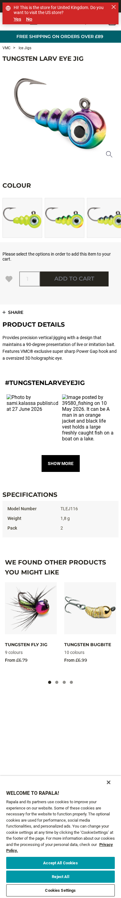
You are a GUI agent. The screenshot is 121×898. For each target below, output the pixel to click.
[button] (32, 421)
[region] (60, 837)
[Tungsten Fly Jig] (31, 608)
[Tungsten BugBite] (90, 608)
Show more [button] (61, 463)
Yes (17, 19)
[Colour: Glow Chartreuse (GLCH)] (22, 218)
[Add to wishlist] (9, 279)
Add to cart (74, 278)
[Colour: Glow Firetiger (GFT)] (64, 218)
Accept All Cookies (60, 863)
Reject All (60, 876)
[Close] (108, 782)
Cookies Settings (60, 890)
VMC (6, 48)
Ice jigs (24, 48)
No (29, 19)
